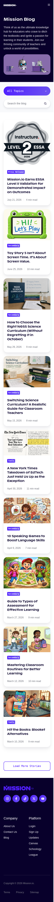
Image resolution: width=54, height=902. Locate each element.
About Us (9, 826)
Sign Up (33, 831)
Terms (7, 892)
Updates (34, 837)
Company (11, 818)
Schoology (35, 849)
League (33, 854)
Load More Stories (27, 766)
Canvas (33, 843)
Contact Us (10, 831)
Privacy (20, 892)
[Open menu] (48, 4)
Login (32, 826)
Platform (35, 818)
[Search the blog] (45, 103)
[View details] (7, 798)
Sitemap (34, 892)
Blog (6, 837)
